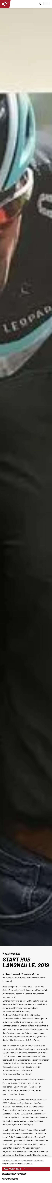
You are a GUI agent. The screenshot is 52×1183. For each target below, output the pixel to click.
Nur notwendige (10, 1179)
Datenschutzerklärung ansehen (21, 1163)
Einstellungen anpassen (14, 1174)
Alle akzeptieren (12, 1169)
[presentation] (46, 4)
